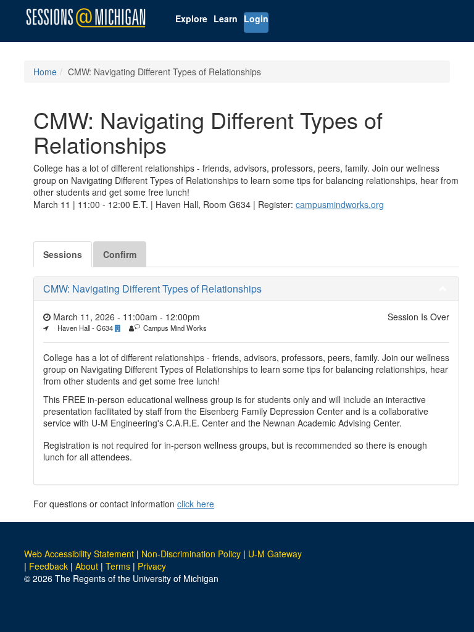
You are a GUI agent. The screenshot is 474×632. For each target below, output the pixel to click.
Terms (118, 566)
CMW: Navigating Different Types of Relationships (152, 288)
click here (195, 503)
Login (256, 18)
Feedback (48, 566)
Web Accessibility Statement (79, 553)
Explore (191, 18)
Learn (226, 18)
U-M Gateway (275, 553)
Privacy (152, 566)
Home (45, 71)
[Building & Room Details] (121, 328)
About (86, 566)
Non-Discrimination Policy (191, 553)
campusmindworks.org (340, 204)
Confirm (119, 254)
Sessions (62, 254)
